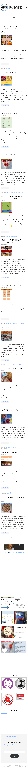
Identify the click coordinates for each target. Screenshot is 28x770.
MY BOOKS (21, 552)
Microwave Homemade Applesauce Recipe (11, 241)
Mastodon (4, 713)
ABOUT (6, 552)
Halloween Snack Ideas (11, 286)
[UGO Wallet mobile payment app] (20, 618)
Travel (16, 109)
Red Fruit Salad (8, 155)
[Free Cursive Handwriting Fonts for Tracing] (7, 618)
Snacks (9, 68)
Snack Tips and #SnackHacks (14, 368)
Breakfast (10, 492)
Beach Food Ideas (9, 72)
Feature (7, 192)
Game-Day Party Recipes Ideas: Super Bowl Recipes (12, 197)
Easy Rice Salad (8, 327)
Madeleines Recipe (9, 452)
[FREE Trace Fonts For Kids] (20, 603)
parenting (9, 447)
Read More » (5, 64)
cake (10, 493)
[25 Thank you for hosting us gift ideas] (7, 633)
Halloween (9, 323)
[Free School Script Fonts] (20, 633)
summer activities (11, 109)
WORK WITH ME (13, 552)
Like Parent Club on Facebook (14, 736)
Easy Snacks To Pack (10, 410)
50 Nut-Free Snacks (9, 113)
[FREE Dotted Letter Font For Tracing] (7, 603)
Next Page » (23, 539)
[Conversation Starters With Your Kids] (20, 648)
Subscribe (14, 756)
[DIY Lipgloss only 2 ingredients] (7, 648)
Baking (7, 492)
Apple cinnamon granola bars (12, 498)
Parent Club (14, 7)
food (6, 68)
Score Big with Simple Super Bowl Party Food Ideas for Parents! (13, 28)
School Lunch (14, 151)
